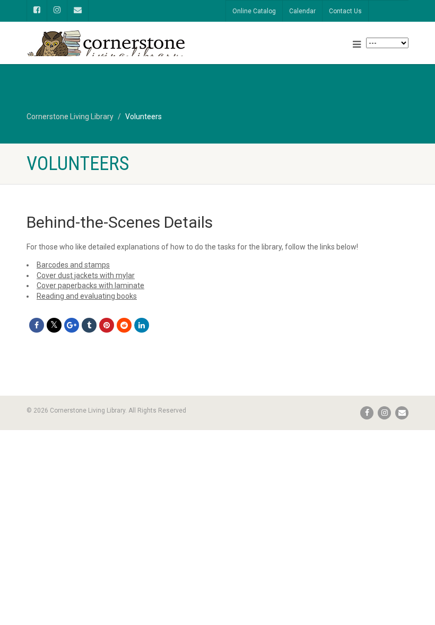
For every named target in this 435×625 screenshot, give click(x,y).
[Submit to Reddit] (124, 325)
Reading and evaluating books (87, 296)
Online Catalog (254, 11)
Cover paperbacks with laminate (90, 285)
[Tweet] (54, 325)
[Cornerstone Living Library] (118, 51)
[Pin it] (106, 325)
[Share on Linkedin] (141, 325)
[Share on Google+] (71, 325)
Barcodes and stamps (73, 265)
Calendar (302, 11)
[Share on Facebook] (36, 325)
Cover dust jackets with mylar (86, 275)
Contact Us (345, 11)
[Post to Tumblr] (89, 325)
